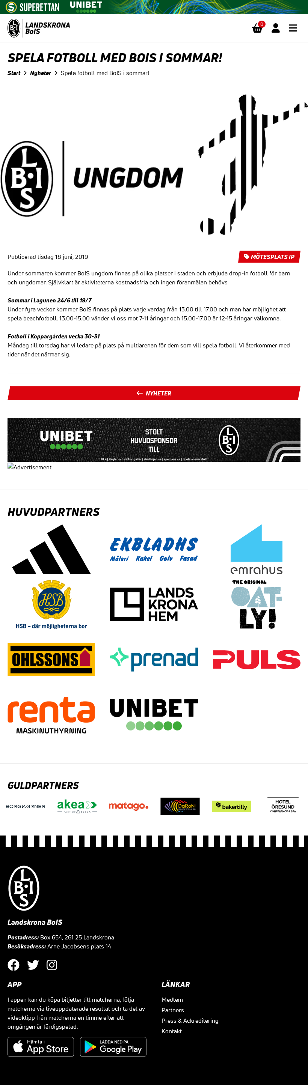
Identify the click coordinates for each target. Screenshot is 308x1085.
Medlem (172, 999)
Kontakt (172, 1031)
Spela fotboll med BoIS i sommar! (105, 73)
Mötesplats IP (272, 256)
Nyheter (40, 73)
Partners (173, 1010)
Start (14, 73)
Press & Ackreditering (190, 1020)
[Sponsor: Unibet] (86, 5)
